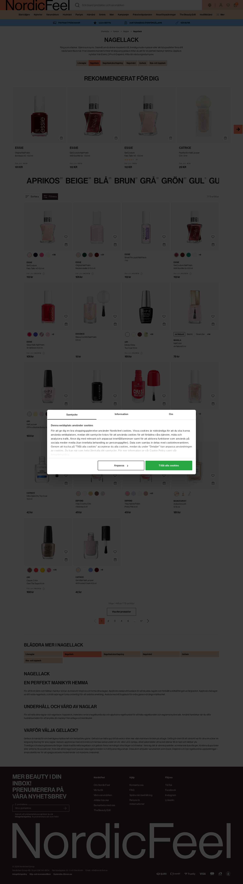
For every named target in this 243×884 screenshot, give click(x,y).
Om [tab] (171, 414)
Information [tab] (121, 414)
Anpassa (119, 465)
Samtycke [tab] (72, 414)
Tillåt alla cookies (169, 465)
